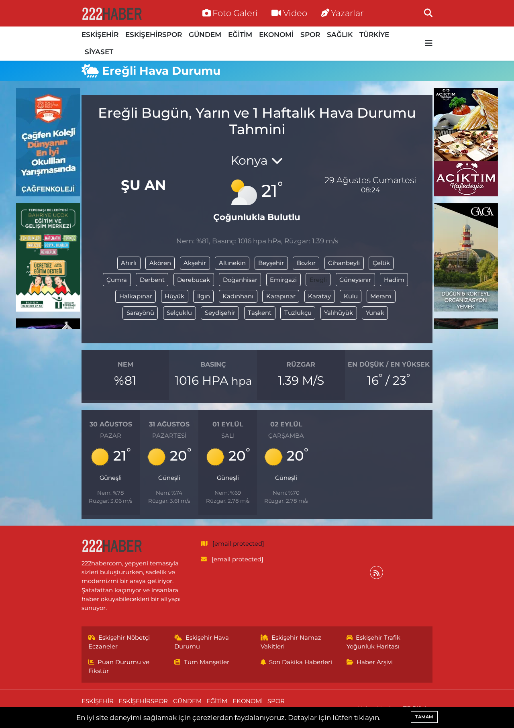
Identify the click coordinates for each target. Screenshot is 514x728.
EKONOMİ (276, 35)
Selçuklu (179, 312)
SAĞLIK (340, 35)
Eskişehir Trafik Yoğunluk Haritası (374, 642)
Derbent (152, 279)
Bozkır (306, 263)
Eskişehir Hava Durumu (201, 642)
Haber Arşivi (375, 662)
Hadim (394, 279)
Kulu (351, 296)
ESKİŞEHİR (100, 35)
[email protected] (238, 543)
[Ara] (428, 13)
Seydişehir (220, 312)
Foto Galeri (235, 13)
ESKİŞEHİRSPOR (153, 35)
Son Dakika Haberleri (300, 662)
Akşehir (195, 263)
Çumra (116, 279)
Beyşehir (271, 263)
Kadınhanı (237, 296)
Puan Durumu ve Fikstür (119, 667)
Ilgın (203, 296)
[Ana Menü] (428, 43)
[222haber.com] (112, 13)
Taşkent (259, 312)
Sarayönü (140, 312)
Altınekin (232, 263)
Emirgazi (283, 279)
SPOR (310, 35)
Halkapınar (135, 296)
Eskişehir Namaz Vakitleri (291, 642)
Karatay (319, 296)
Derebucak (193, 279)
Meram (381, 296)
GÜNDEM (205, 35)
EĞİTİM (240, 35)
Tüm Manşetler (206, 662)
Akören (160, 263)
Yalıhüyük (338, 312)
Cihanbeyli (344, 263)
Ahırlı (129, 263)
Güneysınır (355, 279)
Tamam (424, 717)
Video (295, 13)
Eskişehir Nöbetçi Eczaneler (119, 642)
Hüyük (174, 296)
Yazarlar (347, 13)
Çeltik (381, 263)
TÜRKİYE (374, 35)
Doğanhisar (240, 279)
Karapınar (281, 296)
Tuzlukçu (298, 312)
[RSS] (376, 572)
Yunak (375, 312)
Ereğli (318, 279)
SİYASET (99, 52)
